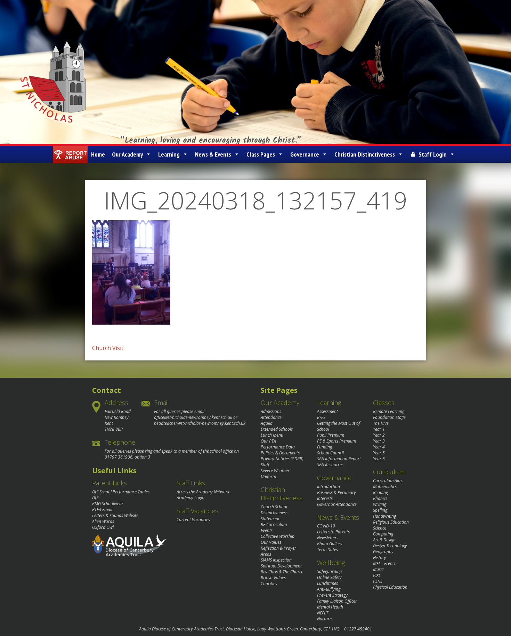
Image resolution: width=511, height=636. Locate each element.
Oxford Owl (103, 527)
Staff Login (433, 154)
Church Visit (107, 348)
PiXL (377, 575)
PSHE (377, 581)
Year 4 (379, 447)
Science (379, 528)
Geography (383, 552)
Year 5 (379, 453)
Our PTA (268, 441)
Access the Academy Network (203, 492)
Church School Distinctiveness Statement (274, 513)
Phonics (380, 498)
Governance (304, 154)
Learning (169, 154)
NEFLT (322, 613)
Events (267, 530)
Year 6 (379, 459)
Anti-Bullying (328, 589)
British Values (273, 578)
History (379, 558)
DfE (95, 498)
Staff (265, 465)
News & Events (213, 154)
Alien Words (103, 521)
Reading (380, 492)
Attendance (271, 417)
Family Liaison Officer (337, 601)
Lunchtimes (327, 583)
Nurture (324, 619)
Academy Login (190, 498)
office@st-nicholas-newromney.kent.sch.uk (193, 417)
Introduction (328, 487)
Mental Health (330, 607)
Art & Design (384, 540)
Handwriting (384, 516)
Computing (383, 534)
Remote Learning (388, 411)
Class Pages (260, 154)
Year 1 (379, 429)
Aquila (267, 423)
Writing (379, 504)
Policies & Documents (280, 453)
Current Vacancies (193, 520)
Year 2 (379, 435)
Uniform (268, 476)
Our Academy (127, 154)
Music (378, 569)
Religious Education (391, 522)
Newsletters (327, 538)
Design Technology (390, 546)
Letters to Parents (333, 532)
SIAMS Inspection (276, 560)
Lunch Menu (272, 435)
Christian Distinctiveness (364, 154)
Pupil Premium (330, 435)
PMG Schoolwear (107, 504)
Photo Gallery (329, 544)
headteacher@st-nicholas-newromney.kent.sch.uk (199, 423)
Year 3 (379, 441)
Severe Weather (275, 471)
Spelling (380, 510)
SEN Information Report (339, 459)
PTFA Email (102, 509)
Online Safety (329, 577)
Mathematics (385, 487)
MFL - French (385, 563)
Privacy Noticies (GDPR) (282, 459)
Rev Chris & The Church (282, 572)
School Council (330, 453)
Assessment (327, 411)
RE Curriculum (274, 524)
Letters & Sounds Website (115, 515)
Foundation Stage (389, 417)
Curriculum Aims (388, 481)
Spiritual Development (281, 566)
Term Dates (327, 549)
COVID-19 (326, 526)
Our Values (271, 542)
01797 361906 (118, 457)
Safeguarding (329, 571)
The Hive (381, 423)
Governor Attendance (337, 504)
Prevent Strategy (332, 595)
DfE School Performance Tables (120, 492)
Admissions (271, 411)
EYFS (321, 417)
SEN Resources (330, 465)
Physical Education (390, 587)
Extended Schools (277, 429)
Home (98, 154)
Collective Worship (277, 536)
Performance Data (278, 447)
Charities (269, 584)
